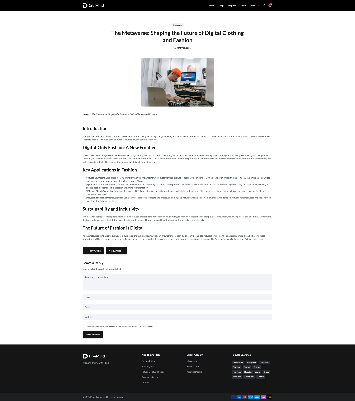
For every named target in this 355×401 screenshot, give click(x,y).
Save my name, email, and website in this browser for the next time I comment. (120, 326)
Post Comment (93, 334)
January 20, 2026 (182, 48)
